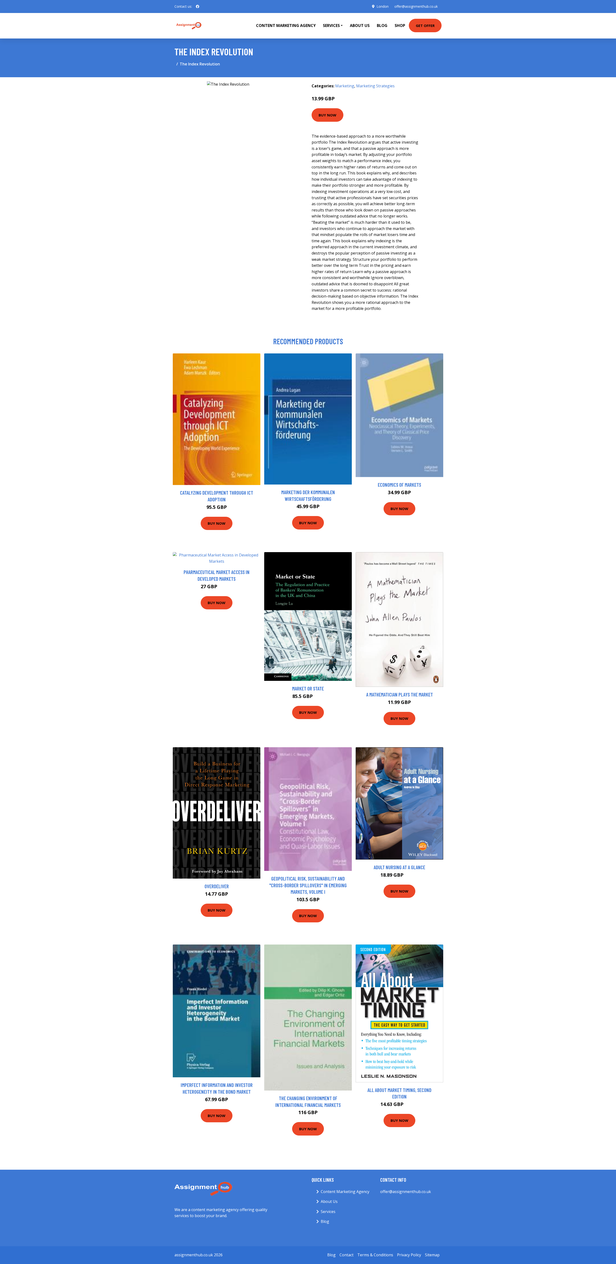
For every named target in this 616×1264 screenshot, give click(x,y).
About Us (360, 25)
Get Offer (425, 25)
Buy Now (327, 115)
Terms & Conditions (375, 1255)
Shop (400, 25)
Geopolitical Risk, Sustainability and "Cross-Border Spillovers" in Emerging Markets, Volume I (308, 885)
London (383, 6)
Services (328, 1211)
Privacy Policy (409, 1255)
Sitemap (432, 1255)
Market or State (308, 688)
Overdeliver (217, 886)
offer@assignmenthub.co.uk (416, 6)
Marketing (344, 86)
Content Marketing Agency (286, 25)
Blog (382, 25)
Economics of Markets (399, 485)
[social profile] (197, 6)
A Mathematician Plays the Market (399, 694)
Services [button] (331, 25)
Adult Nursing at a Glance (399, 867)
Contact (346, 1255)
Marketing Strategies (375, 86)
